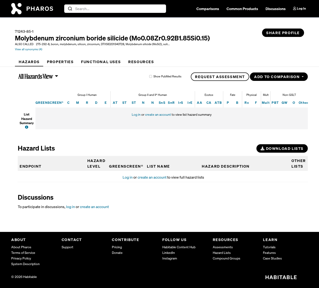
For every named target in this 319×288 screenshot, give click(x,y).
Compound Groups (226, 258)
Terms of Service (23, 252)
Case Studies (272, 258)
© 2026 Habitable (24, 276)
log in (70, 206)
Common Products (242, 8)
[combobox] (115, 8)
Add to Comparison (277, 76)
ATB (218, 102)
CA (209, 102)
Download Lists (284, 148)
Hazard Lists (222, 252)
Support (67, 247)
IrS (180, 102)
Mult (266, 102)
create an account (158, 114)
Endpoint (31, 166)
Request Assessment (220, 76)
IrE (190, 102)
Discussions (276, 8)
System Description (25, 264)
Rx (247, 102)
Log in (136, 114)
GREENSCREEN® (49, 102)
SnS (162, 102)
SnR (171, 102)
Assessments (223, 247)
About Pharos (21, 247)
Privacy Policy (21, 258)
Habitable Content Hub (178, 247)
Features (269, 252)
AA (199, 102)
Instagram (169, 258)
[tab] (29, 61)
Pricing (117, 247)
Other (304, 102)
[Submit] (69, 8)
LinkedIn (168, 252)
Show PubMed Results (167, 76)
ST (124, 102)
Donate (117, 252)
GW (285, 102)
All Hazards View (35, 76)
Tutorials (269, 247)
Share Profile (283, 32)
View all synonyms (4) (28, 49)
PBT (275, 102)
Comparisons (207, 8)
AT (115, 102)
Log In (301, 8)
